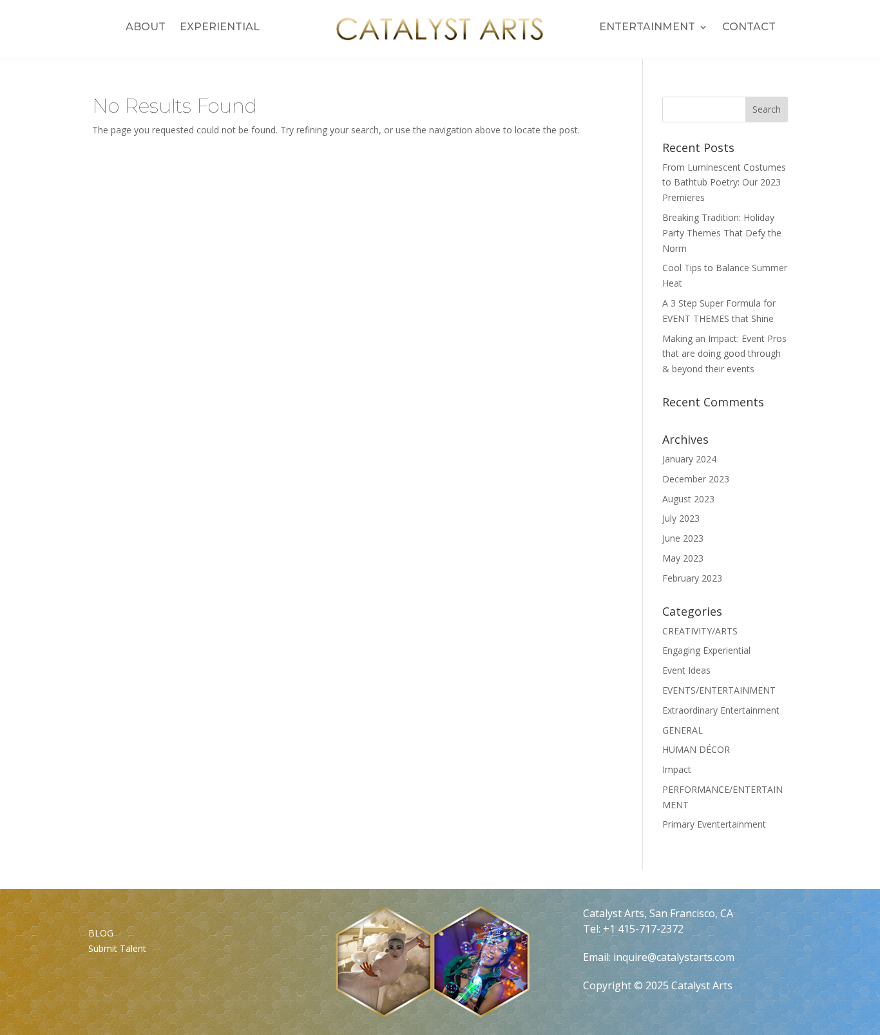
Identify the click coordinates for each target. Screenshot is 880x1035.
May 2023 (682, 558)
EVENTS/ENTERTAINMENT (719, 690)
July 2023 (681, 518)
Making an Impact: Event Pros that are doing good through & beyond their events (724, 353)
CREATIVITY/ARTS (700, 631)
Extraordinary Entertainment (721, 710)
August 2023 (688, 499)
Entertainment (647, 28)
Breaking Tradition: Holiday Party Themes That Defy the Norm (721, 232)
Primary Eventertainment (714, 824)
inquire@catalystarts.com (673, 957)
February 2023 (692, 578)
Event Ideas (686, 670)
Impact (676, 769)
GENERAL (682, 730)
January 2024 (689, 459)
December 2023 (695, 479)
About (146, 28)
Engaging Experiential (706, 650)
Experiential (220, 28)
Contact (749, 28)
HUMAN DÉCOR (696, 749)
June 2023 (682, 538)
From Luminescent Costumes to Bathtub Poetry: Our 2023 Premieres (724, 182)
